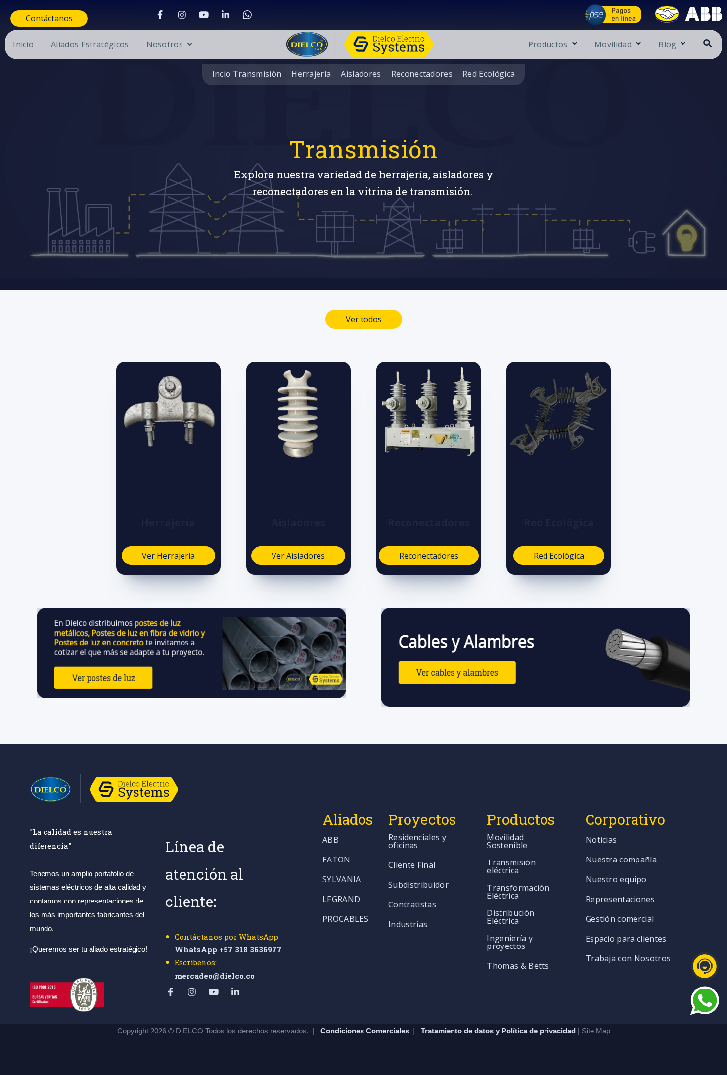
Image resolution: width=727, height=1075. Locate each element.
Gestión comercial (620, 919)
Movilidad (613, 45)
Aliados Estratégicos (90, 45)
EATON (336, 860)
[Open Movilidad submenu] (637, 44)
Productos (548, 45)
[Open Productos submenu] (573, 44)
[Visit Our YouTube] (204, 15)
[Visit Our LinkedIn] (225, 15)
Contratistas (412, 905)
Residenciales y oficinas (417, 842)
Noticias (601, 840)
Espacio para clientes (626, 939)
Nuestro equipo (616, 880)
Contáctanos (49, 18)
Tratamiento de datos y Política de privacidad (499, 1031)
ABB (330, 840)
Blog (667, 45)
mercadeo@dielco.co (215, 976)
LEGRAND (341, 899)
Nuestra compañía (621, 860)
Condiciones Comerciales (364, 1031)
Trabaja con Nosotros (628, 959)
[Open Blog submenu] (681, 44)
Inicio (23, 45)
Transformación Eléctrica (518, 892)
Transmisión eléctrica (511, 867)
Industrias (407, 925)
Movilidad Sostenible (507, 842)
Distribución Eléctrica (510, 917)
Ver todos (364, 319)
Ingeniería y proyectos (510, 942)
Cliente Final (411, 865)
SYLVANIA (341, 880)
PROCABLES (345, 919)
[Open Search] (707, 43)
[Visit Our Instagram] (182, 15)
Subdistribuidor (418, 885)
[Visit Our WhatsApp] (247, 15)
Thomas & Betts (517, 966)
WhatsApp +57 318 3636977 (228, 949)
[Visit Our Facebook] (160, 15)
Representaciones (620, 899)
